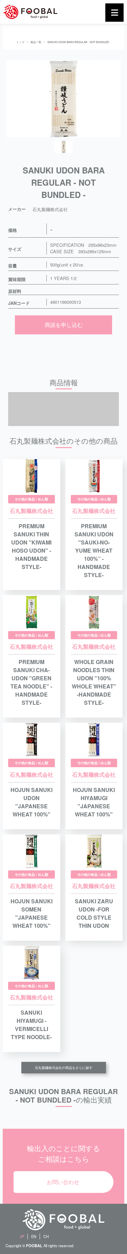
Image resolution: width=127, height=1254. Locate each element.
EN (33, 1236)
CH (46, 1236)
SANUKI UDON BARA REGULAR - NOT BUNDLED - (79, 42)
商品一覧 (35, 42)
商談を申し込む (64, 325)
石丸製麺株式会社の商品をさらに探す (63, 1067)
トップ (20, 42)
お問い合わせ (63, 1182)
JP (22, 1236)
